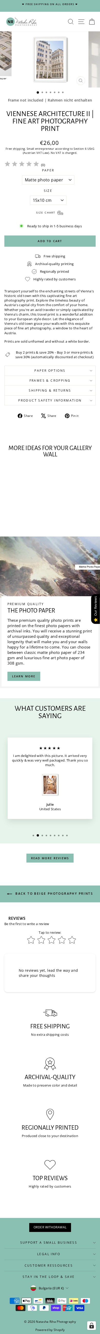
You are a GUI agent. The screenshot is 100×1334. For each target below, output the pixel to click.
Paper (48, 170)
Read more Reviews (50, 858)
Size (48, 191)
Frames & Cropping (50, 380)
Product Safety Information (50, 400)
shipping (19, 149)
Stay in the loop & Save (49, 1277)
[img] (21, 164)
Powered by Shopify (50, 1330)
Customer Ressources (49, 1265)
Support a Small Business (48, 1242)
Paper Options (49, 370)
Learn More (24, 676)
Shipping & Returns (50, 390)
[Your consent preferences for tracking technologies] (91, 1325)
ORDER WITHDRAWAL (50, 1227)
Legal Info (48, 1254)
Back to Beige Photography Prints (53, 894)
